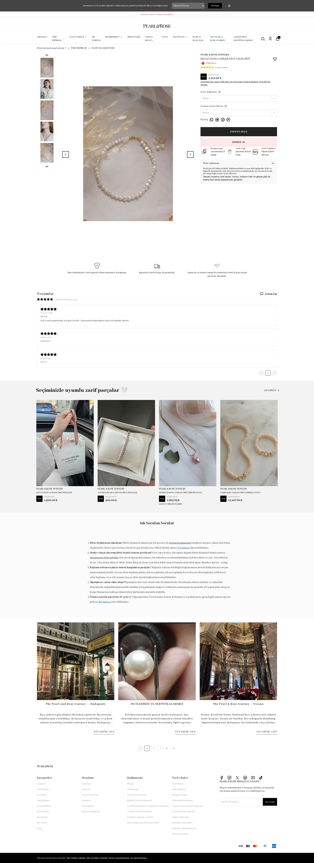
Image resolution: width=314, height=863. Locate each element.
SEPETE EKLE (238, 131)
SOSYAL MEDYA (149, 39)
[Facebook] (222, 778)
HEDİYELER (178, 37)
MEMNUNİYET (112, 37)
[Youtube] (253, 778)
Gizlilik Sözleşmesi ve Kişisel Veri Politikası (148, 806)
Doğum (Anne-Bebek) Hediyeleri (187, 806)
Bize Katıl (270, 802)
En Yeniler (42, 795)
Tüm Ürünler (43, 789)
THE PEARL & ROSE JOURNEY (217, 39)
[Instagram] (229, 778)
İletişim (130, 783)
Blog (39, 828)
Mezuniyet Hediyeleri (182, 822)
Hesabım (86, 800)
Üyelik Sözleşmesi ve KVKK (140, 817)
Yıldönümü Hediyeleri (182, 800)
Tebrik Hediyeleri (180, 834)
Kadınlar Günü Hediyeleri (184, 828)
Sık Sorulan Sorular (137, 795)
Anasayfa (41, 783)
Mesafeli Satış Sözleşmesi (139, 800)
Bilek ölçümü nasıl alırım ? (51, 48)
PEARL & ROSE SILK (197, 39)
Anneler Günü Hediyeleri (184, 811)
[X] (237, 778)
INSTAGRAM (134, 37)
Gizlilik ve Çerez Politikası (139, 811)
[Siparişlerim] (270, 39)
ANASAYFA (42, 37)
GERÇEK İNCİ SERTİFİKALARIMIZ (243, 39)
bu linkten (184, 547)
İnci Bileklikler (44, 806)
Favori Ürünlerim (90, 795)
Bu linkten (105, 601)
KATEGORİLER (77, 37)
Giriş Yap (86, 783)
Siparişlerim (88, 806)
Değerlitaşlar (43, 800)
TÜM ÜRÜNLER (56, 39)
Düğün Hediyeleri (180, 817)
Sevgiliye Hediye (180, 795)
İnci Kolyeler (43, 811)
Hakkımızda (133, 789)
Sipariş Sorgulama (91, 811)
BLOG (165, 37)
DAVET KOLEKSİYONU (103, 48)
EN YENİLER (96, 39)
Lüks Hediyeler (179, 789)
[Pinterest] (245, 778)
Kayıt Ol (86, 789)
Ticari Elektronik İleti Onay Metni (143, 822)
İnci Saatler (42, 817)
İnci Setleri (42, 822)
